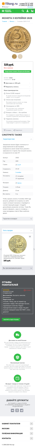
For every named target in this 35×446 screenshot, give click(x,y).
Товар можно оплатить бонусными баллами (17, 71)
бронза (19, 183)
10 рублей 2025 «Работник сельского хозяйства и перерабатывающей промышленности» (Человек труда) (14, 257)
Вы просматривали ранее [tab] (12, 268)
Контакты (30, 7)
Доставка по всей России (17, 340)
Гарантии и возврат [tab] (10, 219)
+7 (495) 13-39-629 (26, 5)
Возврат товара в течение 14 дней (17, 384)
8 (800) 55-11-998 (26, 4)
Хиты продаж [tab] (8, 230)
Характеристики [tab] (9, 139)
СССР (19, 165)
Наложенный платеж (17, 363)
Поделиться (18, 130)
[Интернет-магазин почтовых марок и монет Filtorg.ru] (10, 4)
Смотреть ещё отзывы (11, 319)
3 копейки (18, 172)
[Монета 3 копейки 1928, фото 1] (17, 39)
